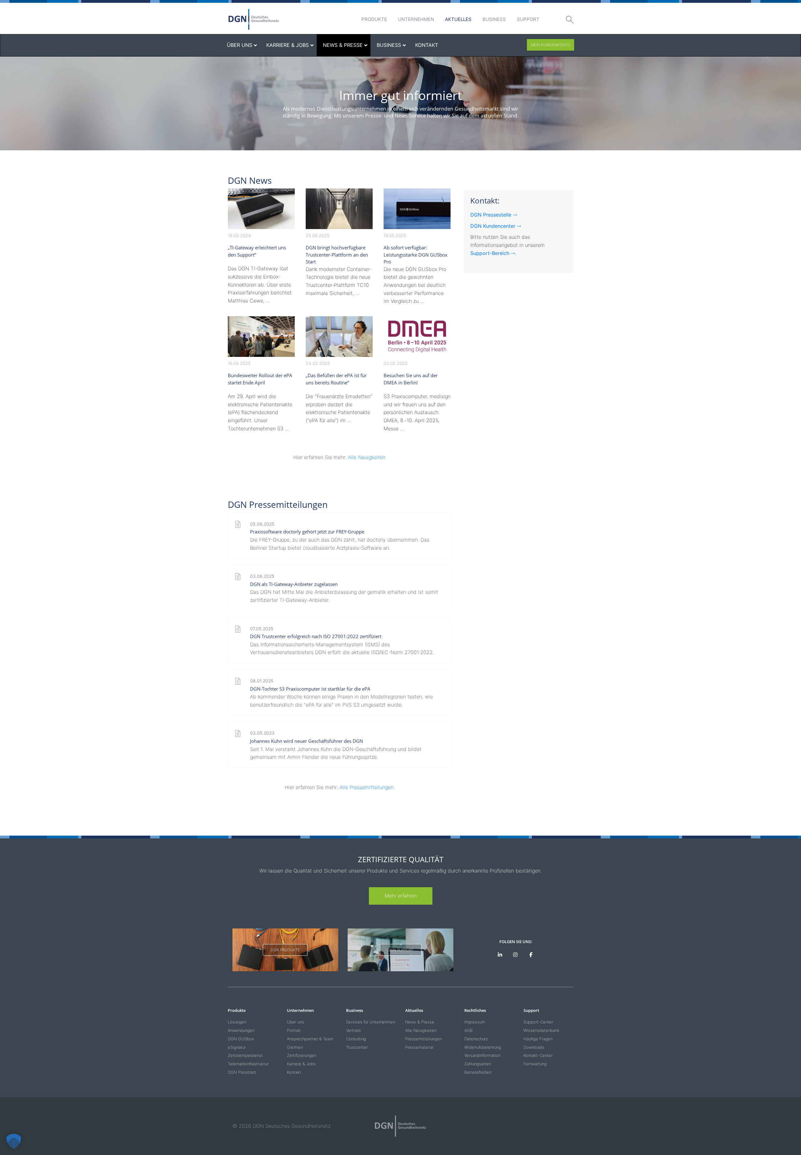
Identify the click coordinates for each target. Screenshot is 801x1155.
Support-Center (538, 1021)
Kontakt (294, 1072)
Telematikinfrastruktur (248, 1063)
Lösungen (237, 1021)
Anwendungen (241, 1030)
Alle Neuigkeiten (366, 457)
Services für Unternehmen (370, 1021)
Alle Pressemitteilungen (366, 787)
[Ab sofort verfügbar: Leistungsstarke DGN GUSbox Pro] (417, 208)
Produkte (374, 19)
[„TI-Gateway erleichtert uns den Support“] (261, 208)
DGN (254, 19)
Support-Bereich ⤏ (492, 253)
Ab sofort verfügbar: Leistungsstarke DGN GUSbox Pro (415, 254)
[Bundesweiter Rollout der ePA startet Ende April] (261, 336)
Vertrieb (353, 1030)
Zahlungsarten (477, 1063)
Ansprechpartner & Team (310, 1038)
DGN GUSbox (241, 1038)
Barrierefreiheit (478, 1072)
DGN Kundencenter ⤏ (495, 226)
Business (494, 19)
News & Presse (419, 1021)
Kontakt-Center (538, 1055)
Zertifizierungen (301, 1055)
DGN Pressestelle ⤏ (493, 215)
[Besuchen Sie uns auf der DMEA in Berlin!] (417, 336)
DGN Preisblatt (242, 1072)
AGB (468, 1030)
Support (528, 19)
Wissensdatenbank (541, 1030)
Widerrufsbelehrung (482, 1047)
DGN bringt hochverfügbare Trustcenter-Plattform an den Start (337, 254)
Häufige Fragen (538, 1038)
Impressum (474, 1021)
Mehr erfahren (401, 895)
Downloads (533, 1047)
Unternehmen (416, 19)
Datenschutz (476, 1038)
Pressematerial (419, 1047)
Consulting (356, 1038)
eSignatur (237, 1047)
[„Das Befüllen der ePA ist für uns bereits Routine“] (339, 336)
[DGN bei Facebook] (531, 955)
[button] (14, 1141)
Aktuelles (458, 19)
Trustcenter (357, 1047)
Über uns (295, 1021)
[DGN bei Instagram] (515, 955)
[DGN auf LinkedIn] (500, 955)
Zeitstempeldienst (245, 1055)
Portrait (294, 1030)
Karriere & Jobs (301, 1063)
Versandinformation (482, 1055)
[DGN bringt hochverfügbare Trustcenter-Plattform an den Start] (339, 208)
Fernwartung (535, 1063)
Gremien (295, 1047)
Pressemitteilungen (423, 1038)
